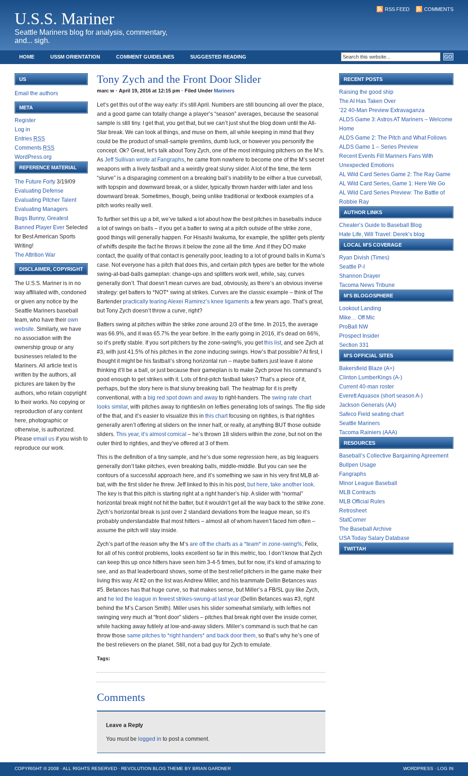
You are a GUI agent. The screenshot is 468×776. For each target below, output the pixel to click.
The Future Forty (35, 181)
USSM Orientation (75, 56)
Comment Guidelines (145, 56)
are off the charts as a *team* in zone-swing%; (247, 544)
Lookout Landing (360, 308)
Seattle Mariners (359, 423)
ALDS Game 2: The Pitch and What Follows (393, 138)
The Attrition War (35, 255)
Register (25, 120)
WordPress (418, 768)
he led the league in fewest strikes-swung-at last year (174, 599)
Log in (22, 129)
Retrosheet (353, 510)
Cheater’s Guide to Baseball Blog (380, 225)
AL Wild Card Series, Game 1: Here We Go (392, 183)
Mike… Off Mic (357, 317)
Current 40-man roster (366, 386)
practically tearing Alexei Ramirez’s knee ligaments (186, 301)
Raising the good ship (366, 92)
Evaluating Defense (39, 191)
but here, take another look (280, 484)
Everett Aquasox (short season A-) (381, 396)
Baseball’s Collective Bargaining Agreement (393, 456)
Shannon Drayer (359, 276)
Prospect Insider (359, 336)
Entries (30, 138)
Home (26, 56)
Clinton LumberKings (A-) (370, 377)
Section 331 (354, 345)
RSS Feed (397, 9)
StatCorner (352, 520)
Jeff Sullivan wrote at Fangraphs (144, 159)
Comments (438, 9)
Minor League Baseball (368, 483)
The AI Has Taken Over (367, 101)
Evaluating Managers (41, 209)
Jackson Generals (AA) (367, 405)
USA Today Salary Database (374, 538)
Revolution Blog (143, 768)
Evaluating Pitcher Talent (45, 200)
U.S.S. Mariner (64, 19)
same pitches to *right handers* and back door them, (192, 635)
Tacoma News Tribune (367, 285)
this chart (217, 416)
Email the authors (36, 93)
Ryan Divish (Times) (364, 257)
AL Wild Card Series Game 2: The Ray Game (395, 174)
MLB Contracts (357, 492)
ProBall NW (353, 326)
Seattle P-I (352, 267)
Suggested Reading (218, 56)
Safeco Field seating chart (371, 414)
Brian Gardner (211, 768)
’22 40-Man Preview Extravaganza (382, 110)
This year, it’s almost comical (152, 434)
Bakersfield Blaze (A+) (366, 368)
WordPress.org (33, 157)
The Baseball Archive (365, 529)
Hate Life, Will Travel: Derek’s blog (382, 234)
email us (43, 439)
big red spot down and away (183, 397)
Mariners (224, 90)
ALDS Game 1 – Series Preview (378, 147)
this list (272, 343)
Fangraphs (352, 474)
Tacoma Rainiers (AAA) (368, 432)
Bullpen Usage (357, 465)
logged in (149, 739)
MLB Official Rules (362, 501)
